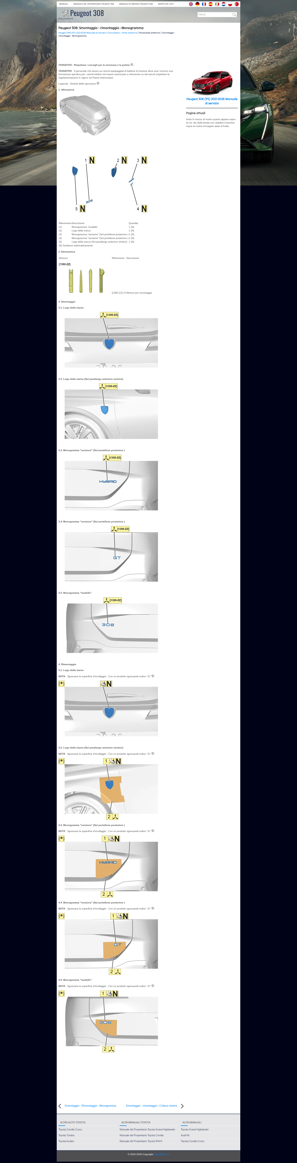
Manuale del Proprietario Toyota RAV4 (141, 1141)
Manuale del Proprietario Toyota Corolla (141, 1135)
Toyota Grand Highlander (195, 1129)
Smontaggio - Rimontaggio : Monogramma (90, 1105)
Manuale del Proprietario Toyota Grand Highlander (147, 1129)
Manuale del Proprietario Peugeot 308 (94, 4)
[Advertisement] (121, 50)
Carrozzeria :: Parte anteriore (122, 32)
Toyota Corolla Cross (70, 1129)
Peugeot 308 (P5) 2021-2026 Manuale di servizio (82, 32)
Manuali (63, 4)
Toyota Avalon (66, 1141)
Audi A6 (185, 1135)
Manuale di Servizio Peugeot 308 (136, 4)
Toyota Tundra (66, 1135)
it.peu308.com (161, 1154)
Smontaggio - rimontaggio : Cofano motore (151, 1105)
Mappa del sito (166, 4)
